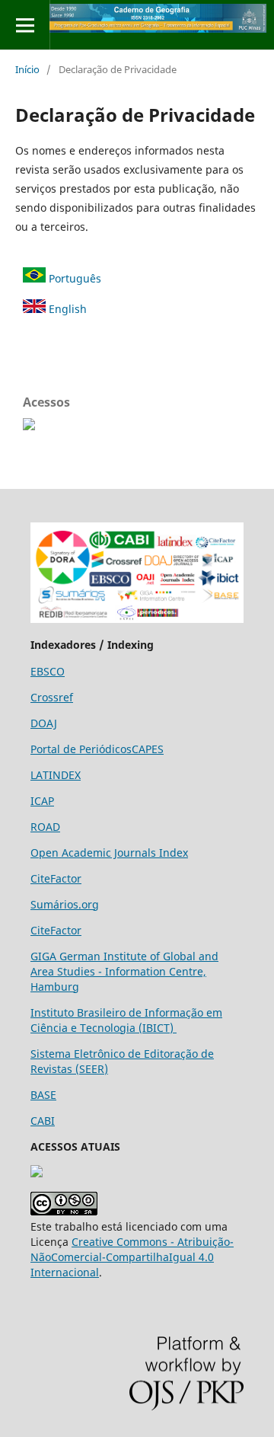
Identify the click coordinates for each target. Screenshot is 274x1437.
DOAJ (43, 723)
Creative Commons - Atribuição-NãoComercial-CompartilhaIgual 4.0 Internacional (132, 1256)
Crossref (51, 697)
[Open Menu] (24, 24)
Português (73, 278)
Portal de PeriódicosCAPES (97, 749)
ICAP (42, 801)
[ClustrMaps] (29, 426)
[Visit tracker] (36, 1173)
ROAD (45, 826)
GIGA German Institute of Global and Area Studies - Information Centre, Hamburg (124, 971)
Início (27, 69)
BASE (43, 1094)
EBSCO (47, 671)
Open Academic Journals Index (109, 852)
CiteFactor (55, 878)
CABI (42, 1120)
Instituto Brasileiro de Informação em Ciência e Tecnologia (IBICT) (126, 1020)
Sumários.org (64, 904)
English (66, 309)
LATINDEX (55, 775)
